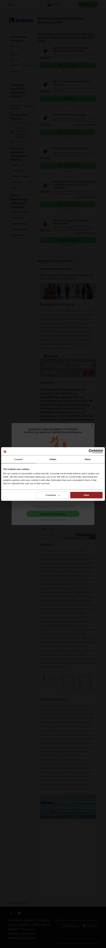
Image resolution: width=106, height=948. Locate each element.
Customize (51, 495)
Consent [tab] (18, 459)
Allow (86, 495)
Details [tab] (53, 459)
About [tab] (88, 459)
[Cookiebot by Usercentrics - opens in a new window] (91, 451)
